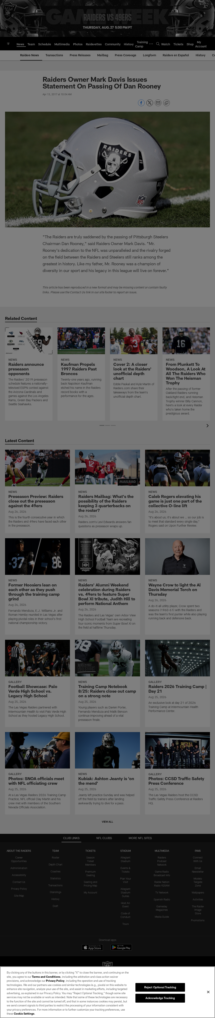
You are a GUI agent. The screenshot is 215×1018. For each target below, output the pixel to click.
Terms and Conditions (46, 976)
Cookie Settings (24, 1013)
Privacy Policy (55, 980)
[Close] (208, 992)
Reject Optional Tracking (160, 987)
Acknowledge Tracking (160, 998)
